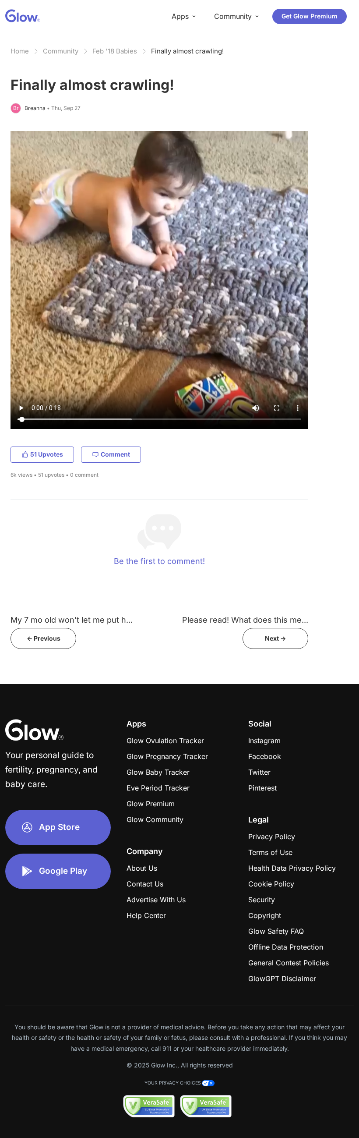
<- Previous (43, 638)
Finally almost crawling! (187, 51)
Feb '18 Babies (114, 51)
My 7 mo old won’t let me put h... (72, 619)
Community (60, 51)
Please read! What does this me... (245, 619)
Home (20, 51)
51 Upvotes (46, 454)
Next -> (275, 638)
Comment (115, 454)
